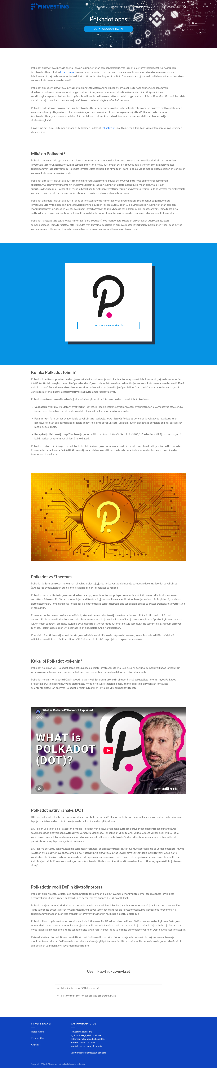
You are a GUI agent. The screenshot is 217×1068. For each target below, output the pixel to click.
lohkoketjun (108, 127)
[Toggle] (58, 988)
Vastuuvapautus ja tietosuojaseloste (88, 1052)
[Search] (184, 6)
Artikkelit (35, 1044)
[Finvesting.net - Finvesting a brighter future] (50, 6)
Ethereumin (67, 72)
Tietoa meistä (171, 6)
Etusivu (102, 6)
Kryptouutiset (38, 1038)
